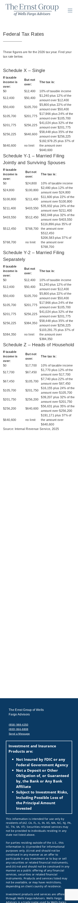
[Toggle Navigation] (70, 10)
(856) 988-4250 (18, 724)
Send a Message (19, 733)
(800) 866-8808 (18, 729)
